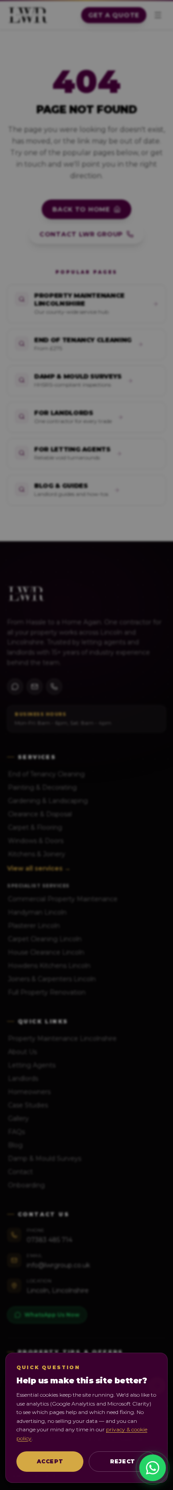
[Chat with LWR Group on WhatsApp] (152, 1467)
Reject (122, 1461)
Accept (50, 1461)
